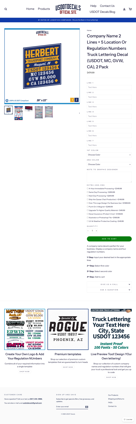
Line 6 (90, 131)
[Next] (78, 113)
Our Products (113, 395)
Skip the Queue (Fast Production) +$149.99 (106, 199)
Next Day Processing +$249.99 (101, 196)
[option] (42, 66)
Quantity (92, 226)
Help (93, 6)
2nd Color (93, 160)
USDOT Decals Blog (102, 12)
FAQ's (110, 402)
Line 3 (90, 102)
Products (44, 9)
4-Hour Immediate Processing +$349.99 (105, 188)
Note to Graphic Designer (102, 169)
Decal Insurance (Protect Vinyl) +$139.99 (106, 214)
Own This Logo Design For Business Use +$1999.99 (109, 203)
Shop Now (25, 371)
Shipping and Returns (116, 399)
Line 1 (90, 83)
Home (30, 9)
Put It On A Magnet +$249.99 (101, 207)
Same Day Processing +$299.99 (102, 192)
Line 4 (90, 112)
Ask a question (109, 290)
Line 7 (90, 141)
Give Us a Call (109, 284)
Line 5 (90, 121)
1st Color (92, 150)
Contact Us (107, 6)
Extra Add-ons (96, 185)
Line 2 (90, 92)
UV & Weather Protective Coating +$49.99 (106, 221)
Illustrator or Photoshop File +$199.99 (104, 217)
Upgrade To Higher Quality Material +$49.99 (107, 210)
